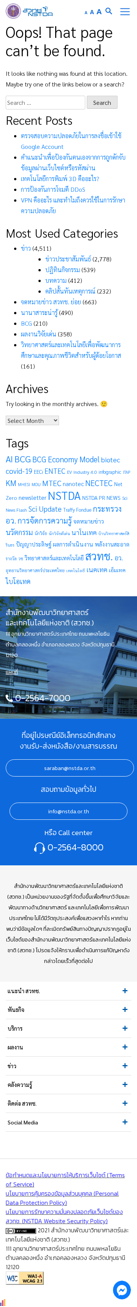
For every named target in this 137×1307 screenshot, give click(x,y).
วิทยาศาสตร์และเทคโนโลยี (54, 557)
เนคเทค (96, 569)
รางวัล (11, 558)
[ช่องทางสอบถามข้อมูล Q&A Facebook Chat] (121, 1289)
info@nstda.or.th (68, 811)
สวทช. (99, 555)
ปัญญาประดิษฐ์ (33, 544)
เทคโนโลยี (75, 570)
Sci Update (45, 508)
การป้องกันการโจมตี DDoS (53, 189)
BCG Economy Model (66, 459)
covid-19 (19, 470)
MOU (36, 484)
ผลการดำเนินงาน (73, 544)
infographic (110, 471)
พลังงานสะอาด (112, 544)
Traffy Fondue (77, 509)
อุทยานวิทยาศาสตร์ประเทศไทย (35, 570)
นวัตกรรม (19, 532)
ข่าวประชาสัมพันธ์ (68, 259)
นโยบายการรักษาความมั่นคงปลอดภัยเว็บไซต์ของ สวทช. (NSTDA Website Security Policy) (64, 1216)
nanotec (73, 484)
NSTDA (64, 495)
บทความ (56, 280)
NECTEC (99, 483)
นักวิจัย (41, 533)
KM (11, 483)
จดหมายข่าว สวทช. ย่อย (51, 302)
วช (20, 558)
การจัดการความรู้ (45, 520)
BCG (26, 323)
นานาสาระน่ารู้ (39, 312)
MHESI (24, 484)
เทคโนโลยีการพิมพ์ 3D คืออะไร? (60, 179)
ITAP (126, 472)
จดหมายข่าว (88, 521)
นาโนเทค (84, 532)
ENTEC (55, 470)
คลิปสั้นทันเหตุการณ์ (70, 291)
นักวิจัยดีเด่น (59, 533)
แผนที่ (12, 672)
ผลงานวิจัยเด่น (38, 334)
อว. (119, 557)
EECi (38, 471)
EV (69, 472)
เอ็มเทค (117, 569)
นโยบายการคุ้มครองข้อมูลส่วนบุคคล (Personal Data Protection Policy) (62, 1198)
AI (9, 458)
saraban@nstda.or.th (70, 768)
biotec (110, 459)
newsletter (32, 497)
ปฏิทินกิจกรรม (62, 270)
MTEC (51, 483)
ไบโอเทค (18, 581)
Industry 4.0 (85, 472)
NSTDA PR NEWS (101, 497)
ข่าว (26, 248)
